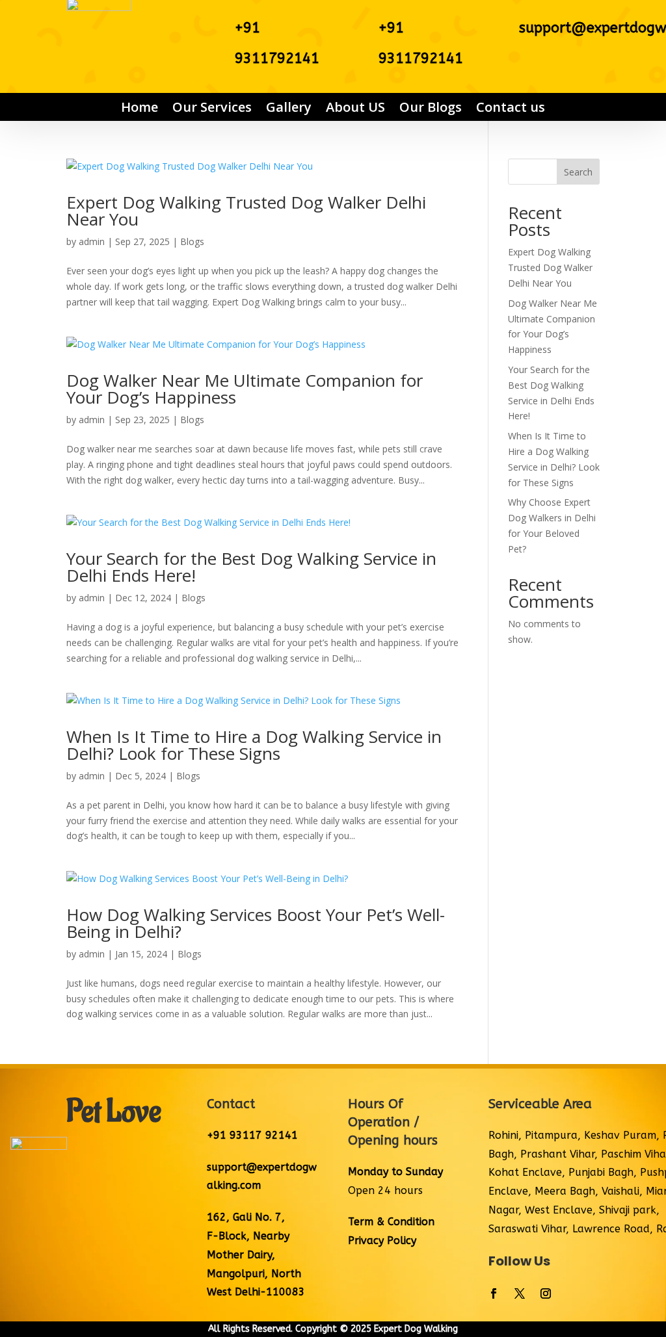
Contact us (510, 107)
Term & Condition (391, 1221)
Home (139, 107)
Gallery (289, 107)
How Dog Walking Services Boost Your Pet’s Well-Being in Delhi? (255, 923)
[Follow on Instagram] (545, 1293)
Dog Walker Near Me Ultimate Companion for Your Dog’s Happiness (244, 389)
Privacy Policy (382, 1240)
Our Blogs (430, 107)
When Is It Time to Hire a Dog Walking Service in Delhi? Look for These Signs (254, 745)
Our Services (212, 107)
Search (578, 172)
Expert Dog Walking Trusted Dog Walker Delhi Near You (246, 210)
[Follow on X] (519, 1293)
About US (355, 107)
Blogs (192, 241)
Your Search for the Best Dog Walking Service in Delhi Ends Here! (251, 567)
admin (92, 241)
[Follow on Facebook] (493, 1293)
